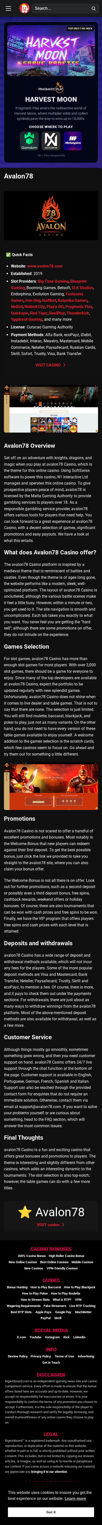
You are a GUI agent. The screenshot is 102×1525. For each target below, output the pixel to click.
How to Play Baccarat (45, 1287)
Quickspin (19, 313)
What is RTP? (62, 1299)
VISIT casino (48, 1224)
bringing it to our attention (49, 1472)
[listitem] (29, 141)
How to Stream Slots (35, 1299)
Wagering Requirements (24, 1306)
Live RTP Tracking (82, 1306)
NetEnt (17, 306)
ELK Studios (82, 287)
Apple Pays (43, 1312)
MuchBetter (83, 1312)
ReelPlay (57, 313)
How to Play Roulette (65, 1293)
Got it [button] (51, 1512)
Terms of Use (64, 1356)
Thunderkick (78, 313)
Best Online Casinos (54, 1262)
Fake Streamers (55, 1306)
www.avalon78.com (44, 266)
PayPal (46, 1318)
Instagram (52, 1337)
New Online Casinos (23, 1262)
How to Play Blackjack (79, 1287)
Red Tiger (39, 313)
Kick (66, 1337)
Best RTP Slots (21, 1312)
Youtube (35, 1337)
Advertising (86, 1356)
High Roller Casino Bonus (66, 1256)
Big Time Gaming (53, 281)
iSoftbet (49, 300)
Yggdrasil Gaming (26, 319)
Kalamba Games (72, 300)
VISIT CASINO (48, 365)
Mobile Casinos (82, 1262)
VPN (78, 1299)
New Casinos (33, 1268)
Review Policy (18, 1356)
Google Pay (63, 1312)
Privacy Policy (41, 1356)
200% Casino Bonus (32, 1256)
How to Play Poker (35, 1293)
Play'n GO (55, 306)
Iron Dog (32, 300)
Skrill (57, 1318)
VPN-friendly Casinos (62, 1268)
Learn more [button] (75, 1498)
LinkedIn (79, 1337)
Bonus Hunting (17, 1287)
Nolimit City (35, 306)
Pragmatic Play (78, 306)
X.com (21, 1337)
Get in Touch (51, 1362)
